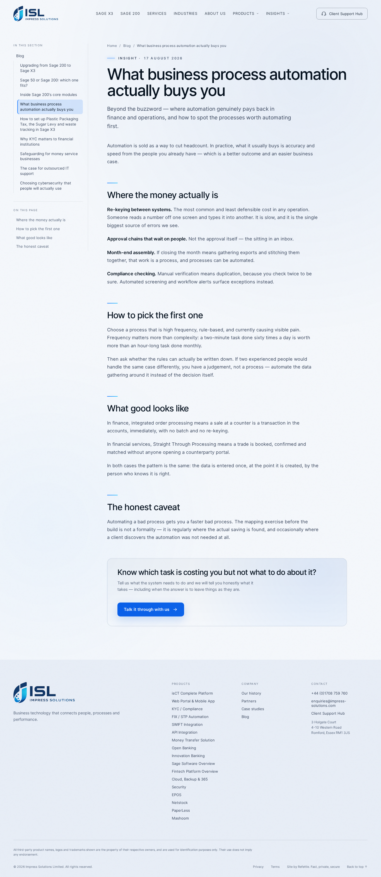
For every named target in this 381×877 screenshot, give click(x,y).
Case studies (253, 709)
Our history (251, 693)
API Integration (184, 732)
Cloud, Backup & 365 (190, 779)
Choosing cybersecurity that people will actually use (45, 186)
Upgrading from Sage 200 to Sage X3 (45, 68)
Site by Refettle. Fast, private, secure (313, 867)
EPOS (176, 794)
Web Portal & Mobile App (193, 701)
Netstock (180, 802)
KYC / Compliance (187, 709)
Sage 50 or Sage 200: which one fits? (49, 83)
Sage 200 (130, 13)
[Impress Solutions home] (35, 13)
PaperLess (181, 810)
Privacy (258, 867)
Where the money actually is (41, 220)
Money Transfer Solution (193, 740)
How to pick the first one (38, 229)
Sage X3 (104, 13)
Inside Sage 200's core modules (48, 94)
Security (179, 787)
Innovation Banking (188, 755)
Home (112, 46)
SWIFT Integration (187, 724)
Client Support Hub (346, 13)
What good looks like (34, 237)
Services (157, 13)
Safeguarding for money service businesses (49, 156)
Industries (185, 13)
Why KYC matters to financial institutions (46, 141)
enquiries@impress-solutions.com (328, 703)
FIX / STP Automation (190, 716)
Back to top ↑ (357, 867)
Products (244, 13)
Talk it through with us (146, 609)
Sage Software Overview (193, 763)
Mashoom (180, 818)
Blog (20, 56)
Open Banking (184, 748)
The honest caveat (32, 246)
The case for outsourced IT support (44, 171)
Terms (275, 867)
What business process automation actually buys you (46, 107)
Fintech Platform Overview (195, 771)
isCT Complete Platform (192, 693)
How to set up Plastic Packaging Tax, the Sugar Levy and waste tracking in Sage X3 (49, 124)
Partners (249, 701)
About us (215, 13)
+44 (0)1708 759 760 (329, 693)
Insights (275, 13)
